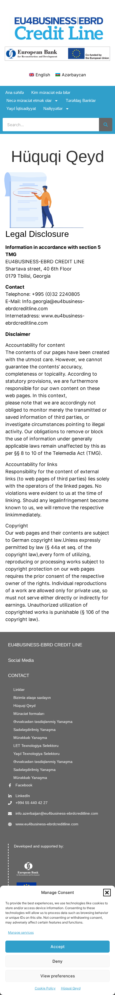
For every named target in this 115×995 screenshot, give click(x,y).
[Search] (105, 124)
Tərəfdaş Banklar (81, 100)
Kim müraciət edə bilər (50, 92)
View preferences (57, 975)
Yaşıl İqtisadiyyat (21, 108)
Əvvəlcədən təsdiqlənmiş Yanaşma (42, 722)
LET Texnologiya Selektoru (36, 746)
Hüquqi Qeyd (70, 988)
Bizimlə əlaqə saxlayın (32, 698)
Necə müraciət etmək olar (29, 100)
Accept (58, 946)
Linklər (19, 690)
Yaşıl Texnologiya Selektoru (36, 754)
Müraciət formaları (28, 714)
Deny (57, 961)
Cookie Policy (45, 988)
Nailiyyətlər (53, 108)
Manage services (21, 932)
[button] (107, 892)
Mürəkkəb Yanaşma (30, 738)
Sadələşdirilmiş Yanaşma (34, 730)
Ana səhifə (14, 92)
